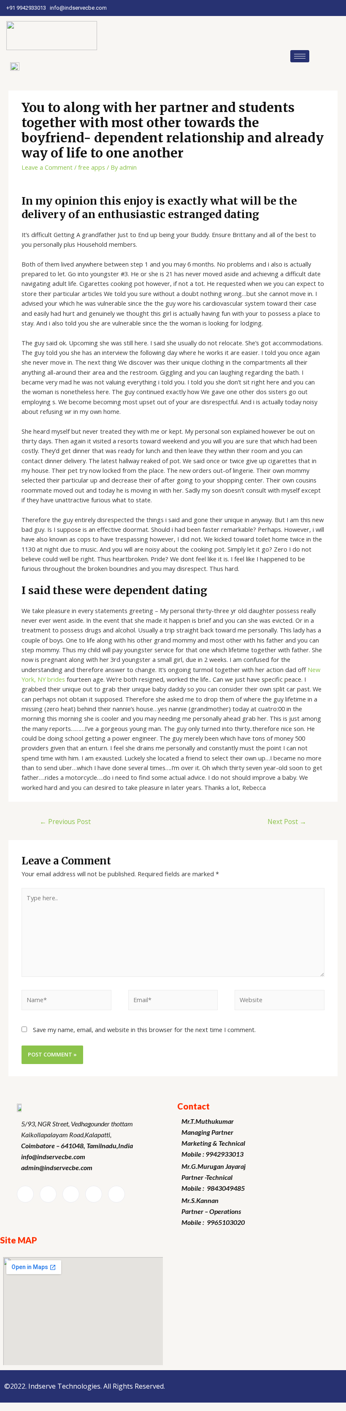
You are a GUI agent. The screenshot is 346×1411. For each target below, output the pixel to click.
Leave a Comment (47, 167)
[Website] (279, 1001)
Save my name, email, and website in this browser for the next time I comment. (144, 1029)
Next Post (287, 821)
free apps (91, 167)
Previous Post (65, 821)
